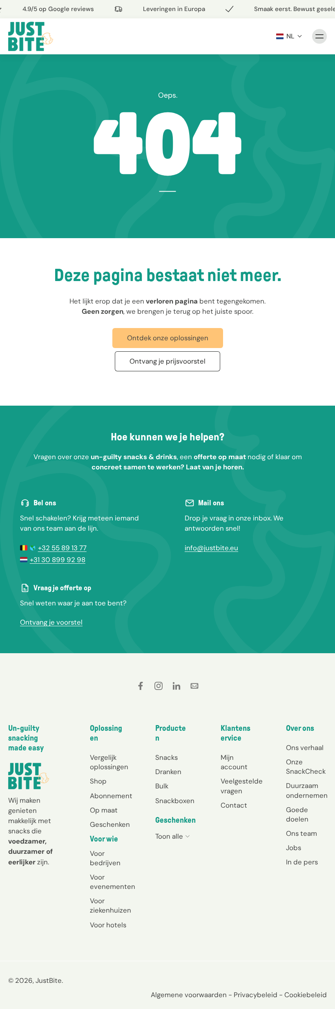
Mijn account (234, 762)
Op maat (104, 809)
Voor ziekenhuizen (110, 905)
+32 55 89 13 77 (62, 547)
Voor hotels (108, 924)
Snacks (166, 757)
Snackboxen (174, 800)
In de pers (302, 861)
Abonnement (110, 795)
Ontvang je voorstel (51, 622)
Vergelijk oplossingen (109, 762)
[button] (289, 36)
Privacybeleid (255, 994)
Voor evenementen (110, 882)
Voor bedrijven (105, 858)
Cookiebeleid (305, 994)
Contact (234, 804)
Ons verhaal (305, 747)
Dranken (168, 771)
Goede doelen (297, 814)
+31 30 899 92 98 (57, 559)
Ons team (301, 832)
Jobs (293, 847)
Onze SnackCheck (306, 766)
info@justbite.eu (211, 547)
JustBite (49, 980)
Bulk (161, 785)
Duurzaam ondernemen (306, 790)
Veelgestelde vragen (241, 786)
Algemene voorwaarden (189, 994)
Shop (98, 781)
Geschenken (110, 823)
